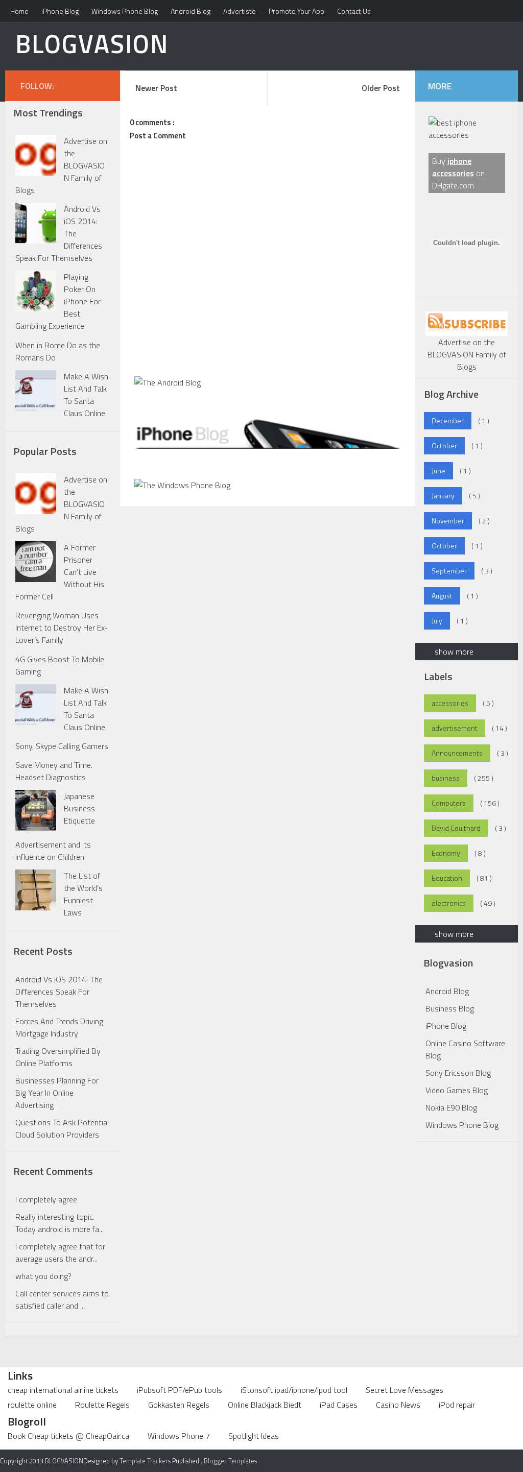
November (448, 520)
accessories (450, 702)
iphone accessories (453, 167)
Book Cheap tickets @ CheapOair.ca (68, 1436)
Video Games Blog (456, 1090)
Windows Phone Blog (124, 11)
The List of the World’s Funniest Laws (83, 894)
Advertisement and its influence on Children (53, 850)
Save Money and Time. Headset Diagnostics (53, 771)
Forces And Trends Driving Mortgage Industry (59, 1027)
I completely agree (46, 1199)
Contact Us (354, 11)
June (438, 470)
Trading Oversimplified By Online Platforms (58, 1057)
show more (454, 651)
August (442, 595)
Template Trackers (145, 1461)
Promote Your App (296, 11)
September (449, 570)
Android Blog (190, 11)
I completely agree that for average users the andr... (60, 1252)
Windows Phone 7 (179, 1436)
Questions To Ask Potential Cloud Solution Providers (62, 1128)
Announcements (457, 752)
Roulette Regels (102, 1404)
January (443, 495)
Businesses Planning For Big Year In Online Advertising (57, 1092)
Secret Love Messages (404, 1390)
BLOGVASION (92, 43)
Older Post (381, 88)
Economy (446, 853)
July (437, 620)
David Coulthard (456, 828)
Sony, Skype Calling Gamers (61, 746)
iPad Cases (339, 1404)
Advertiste (239, 11)
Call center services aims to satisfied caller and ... (62, 1299)
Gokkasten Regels (178, 1404)
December (448, 420)
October (444, 445)
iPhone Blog (60, 11)
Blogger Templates (230, 1461)
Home (19, 11)
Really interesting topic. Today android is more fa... (59, 1223)
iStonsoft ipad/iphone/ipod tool (294, 1390)
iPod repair (457, 1404)
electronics (449, 903)
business (446, 778)
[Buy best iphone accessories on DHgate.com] (467, 135)
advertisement (455, 727)
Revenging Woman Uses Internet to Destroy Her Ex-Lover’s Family (61, 627)
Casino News (398, 1404)
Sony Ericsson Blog (458, 1073)
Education (447, 878)
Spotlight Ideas (253, 1436)
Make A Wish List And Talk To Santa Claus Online (86, 394)
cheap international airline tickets (63, 1390)
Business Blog (449, 1008)
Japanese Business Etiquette (79, 808)
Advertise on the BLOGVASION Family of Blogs (466, 354)
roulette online (32, 1404)
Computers (449, 803)
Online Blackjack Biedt (264, 1404)
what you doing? (43, 1276)
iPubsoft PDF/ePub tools (179, 1390)
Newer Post (156, 88)
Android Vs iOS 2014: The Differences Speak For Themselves (59, 991)
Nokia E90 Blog (451, 1107)
